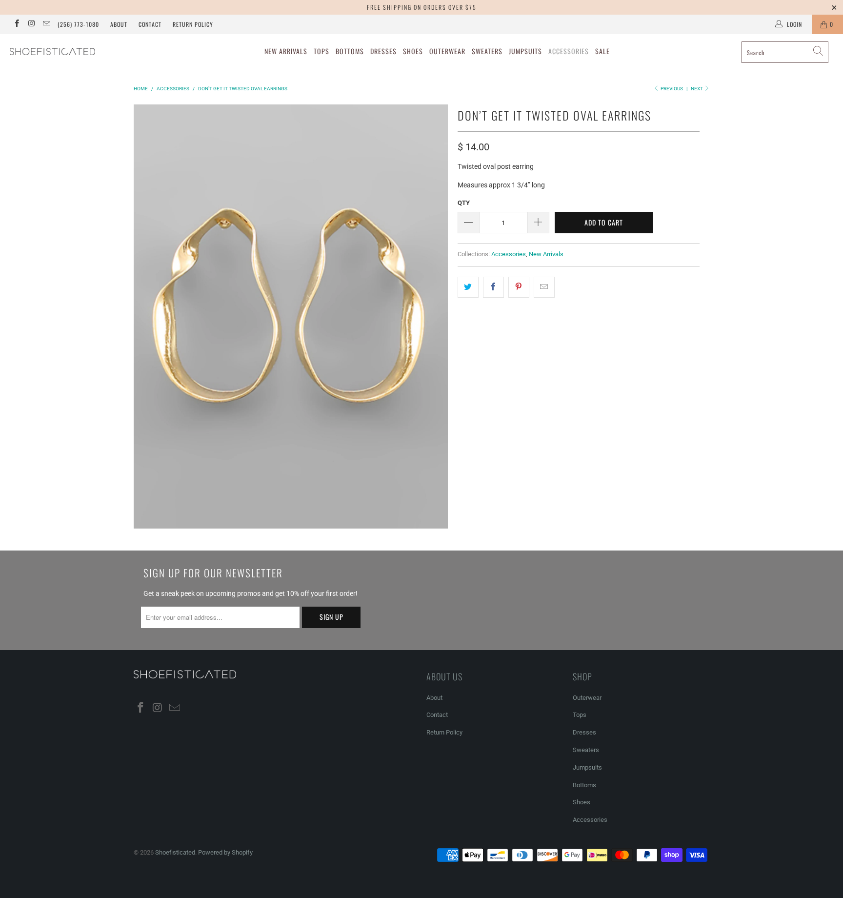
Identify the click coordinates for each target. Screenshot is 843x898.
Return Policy (193, 24)
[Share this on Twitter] (468, 287)
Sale (602, 51)
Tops (321, 51)
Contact (150, 24)
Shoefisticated (175, 852)
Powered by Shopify (225, 852)
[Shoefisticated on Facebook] (16, 24)
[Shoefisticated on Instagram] (31, 24)
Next (697, 88)
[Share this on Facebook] (493, 287)
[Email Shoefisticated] (46, 24)
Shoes (413, 51)
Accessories (568, 51)
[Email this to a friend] (544, 287)
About (118, 24)
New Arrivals (285, 51)
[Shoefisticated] (72, 51)
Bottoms (350, 51)
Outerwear (447, 51)
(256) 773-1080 (78, 24)
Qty (464, 202)
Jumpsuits (525, 51)
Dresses (383, 51)
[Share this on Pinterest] (518, 287)
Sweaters (487, 51)
